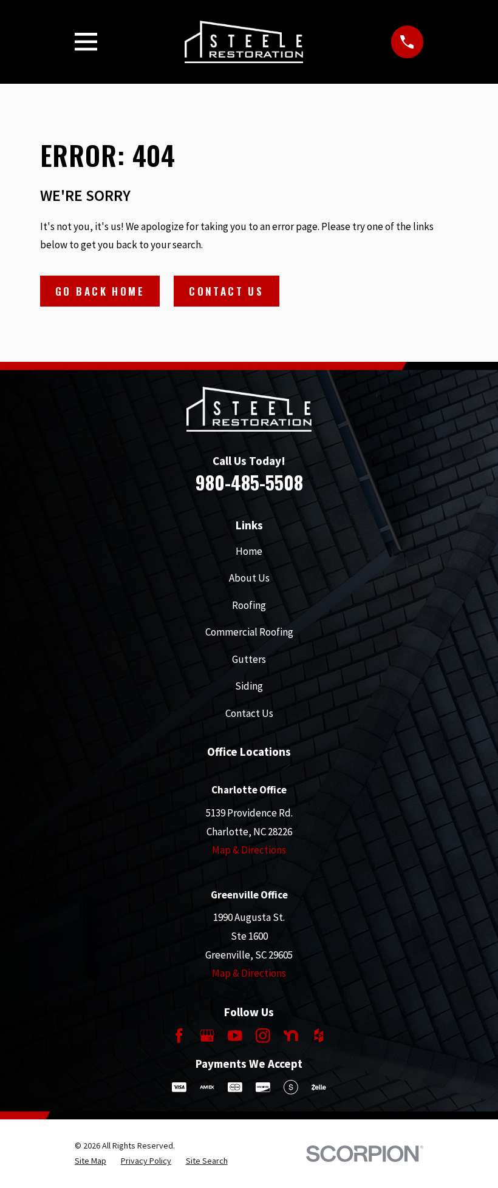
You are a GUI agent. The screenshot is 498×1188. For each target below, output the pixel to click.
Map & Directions (249, 850)
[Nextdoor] (291, 1035)
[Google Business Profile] (207, 1035)
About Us (249, 578)
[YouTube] (235, 1035)
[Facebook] (179, 1035)
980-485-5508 (249, 482)
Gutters (249, 659)
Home (249, 551)
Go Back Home (100, 291)
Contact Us (226, 291)
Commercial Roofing (249, 632)
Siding (249, 686)
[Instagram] (263, 1035)
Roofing (249, 605)
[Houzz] (319, 1035)
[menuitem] (90, 1161)
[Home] (244, 41)
